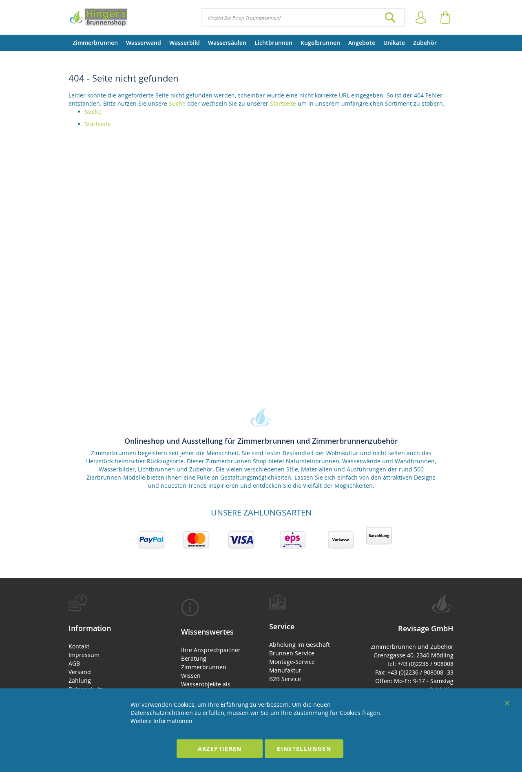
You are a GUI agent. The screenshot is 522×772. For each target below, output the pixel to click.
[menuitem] (95, 43)
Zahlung (80, 680)
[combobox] (303, 17)
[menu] (261, 43)
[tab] (111, 648)
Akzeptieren (220, 748)
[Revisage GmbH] (98, 17)
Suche (177, 103)
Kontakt (79, 646)
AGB (74, 663)
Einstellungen (304, 748)
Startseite (283, 103)
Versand (80, 672)
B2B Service (285, 679)
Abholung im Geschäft (299, 644)
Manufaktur (285, 670)
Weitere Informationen (161, 721)
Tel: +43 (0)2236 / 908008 (420, 664)
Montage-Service (292, 662)
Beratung (193, 658)
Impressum (84, 655)
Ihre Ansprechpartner (211, 650)
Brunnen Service (291, 653)
